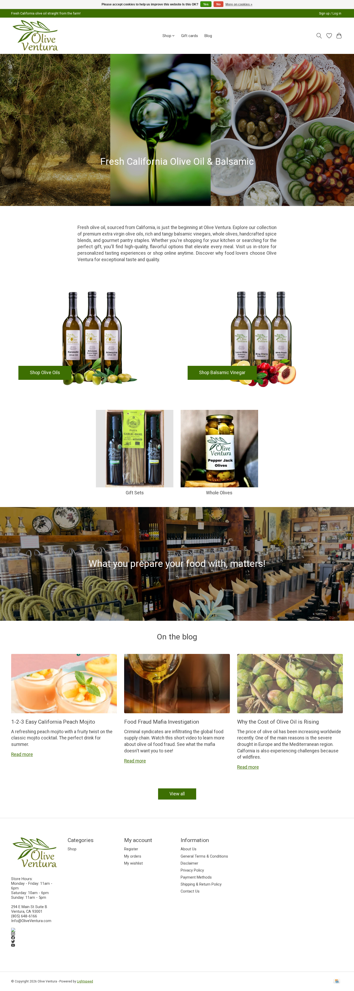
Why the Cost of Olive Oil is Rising (278, 721)
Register (131, 849)
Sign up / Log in (330, 13)
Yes (206, 4)
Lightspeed (85, 981)
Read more (22, 754)
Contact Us (190, 891)
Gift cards (189, 35)
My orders (132, 856)
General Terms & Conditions (204, 856)
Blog (208, 35)
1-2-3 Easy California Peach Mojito (53, 721)
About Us (188, 849)
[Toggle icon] (319, 35)
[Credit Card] (337, 981)
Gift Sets (135, 492)
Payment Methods (196, 877)
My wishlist (133, 863)
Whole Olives (219, 492)
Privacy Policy (192, 870)
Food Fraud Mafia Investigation (161, 721)
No (218, 4)
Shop (72, 849)
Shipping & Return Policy (201, 884)
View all (177, 793)
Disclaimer (189, 863)
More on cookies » (238, 4)
